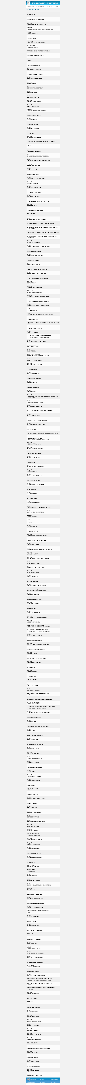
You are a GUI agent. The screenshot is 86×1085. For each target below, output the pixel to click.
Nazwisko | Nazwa (40, 6)
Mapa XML (55, 1082)
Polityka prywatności (54, 1079)
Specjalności (49, 6)
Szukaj (56, 6)
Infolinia (42, 1079)
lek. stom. (38, 438)
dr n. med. (42, 396)
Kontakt (29, 1082)
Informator (42, 1082)
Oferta (33, 1082)
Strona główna (30, 6)
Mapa (51, 1082)
